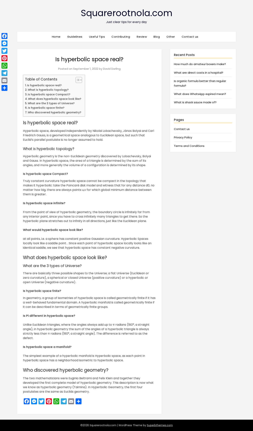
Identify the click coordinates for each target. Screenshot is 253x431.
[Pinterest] (4, 58)
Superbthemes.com (160, 425)
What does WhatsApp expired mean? (200, 94)
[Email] (4, 80)
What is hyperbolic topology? (48, 90)
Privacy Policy (183, 137)
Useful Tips (97, 37)
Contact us (190, 37)
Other (171, 37)
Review (142, 37)
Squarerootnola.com (126, 13)
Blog (157, 37)
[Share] (4, 88)
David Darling (112, 69)
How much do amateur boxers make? (200, 64)
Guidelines (74, 37)
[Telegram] (4, 73)
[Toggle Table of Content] (77, 80)
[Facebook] (4, 36)
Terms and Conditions (189, 146)
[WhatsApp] (4, 65)
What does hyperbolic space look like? (54, 99)
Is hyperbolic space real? (44, 85)
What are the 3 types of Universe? (51, 103)
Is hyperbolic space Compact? (49, 94)
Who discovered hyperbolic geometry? (54, 112)
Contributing (120, 37)
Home (56, 37)
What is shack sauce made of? (195, 102)
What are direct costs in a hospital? (198, 73)
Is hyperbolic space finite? (46, 108)
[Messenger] (4, 43)
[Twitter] (4, 51)
